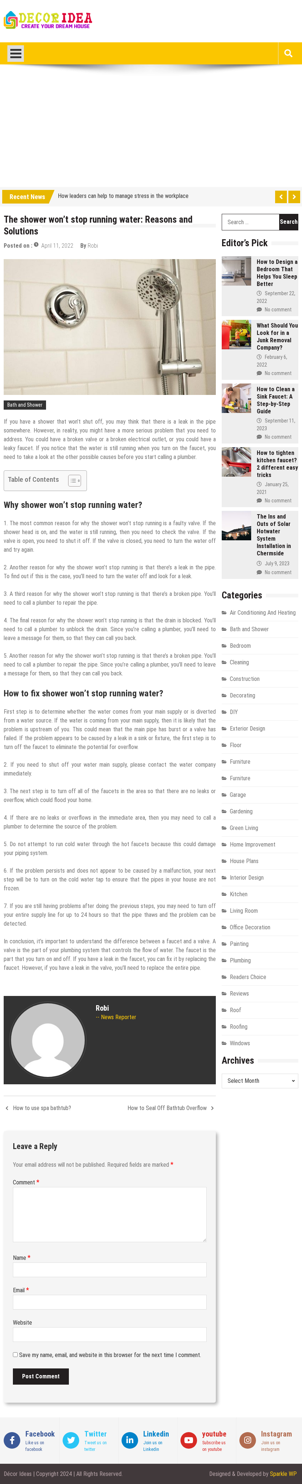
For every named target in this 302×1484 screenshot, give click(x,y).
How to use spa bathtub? (42, 1108)
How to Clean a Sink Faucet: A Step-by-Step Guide (276, 400)
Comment (26, 1182)
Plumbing (240, 960)
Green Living (244, 827)
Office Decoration (250, 927)
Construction (245, 678)
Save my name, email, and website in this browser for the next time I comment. (110, 1355)
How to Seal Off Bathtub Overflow (167, 1108)
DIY (234, 712)
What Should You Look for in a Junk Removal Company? (277, 336)
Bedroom (240, 645)
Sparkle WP (283, 1473)
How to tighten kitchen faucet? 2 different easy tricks (277, 463)
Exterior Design (247, 728)
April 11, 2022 (57, 245)
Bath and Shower (24, 405)
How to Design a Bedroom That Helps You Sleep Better (277, 272)
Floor (236, 745)
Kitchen (238, 894)
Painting (239, 943)
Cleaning (239, 662)
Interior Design (247, 877)
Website (22, 1322)
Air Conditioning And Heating (263, 612)
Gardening (241, 811)
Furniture (240, 761)
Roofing (238, 1026)
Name (22, 1257)
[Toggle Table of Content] (71, 480)
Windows (240, 1043)
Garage (238, 794)
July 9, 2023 (277, 563)
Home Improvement (252, 844)
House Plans (244, 861)
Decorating (242, 695)
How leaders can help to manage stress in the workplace (123, 195)
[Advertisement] (151, 131)
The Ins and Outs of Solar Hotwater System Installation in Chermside (274, 535)
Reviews (239, 993)
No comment (278, 309)
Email (21, 1290)
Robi (93, 245)
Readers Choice (248, 977)
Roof (235, 1010)
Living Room (244, 910)
